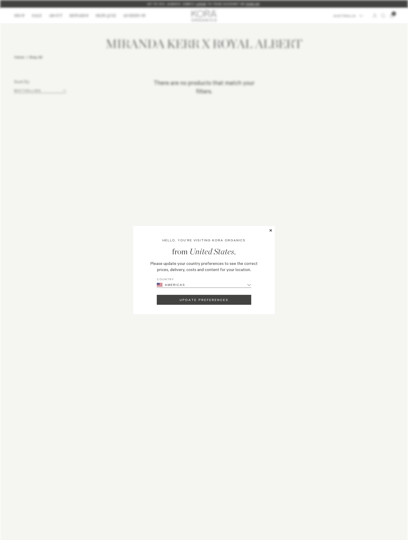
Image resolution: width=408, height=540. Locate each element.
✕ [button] (270, 230)
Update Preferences (204, 299)
